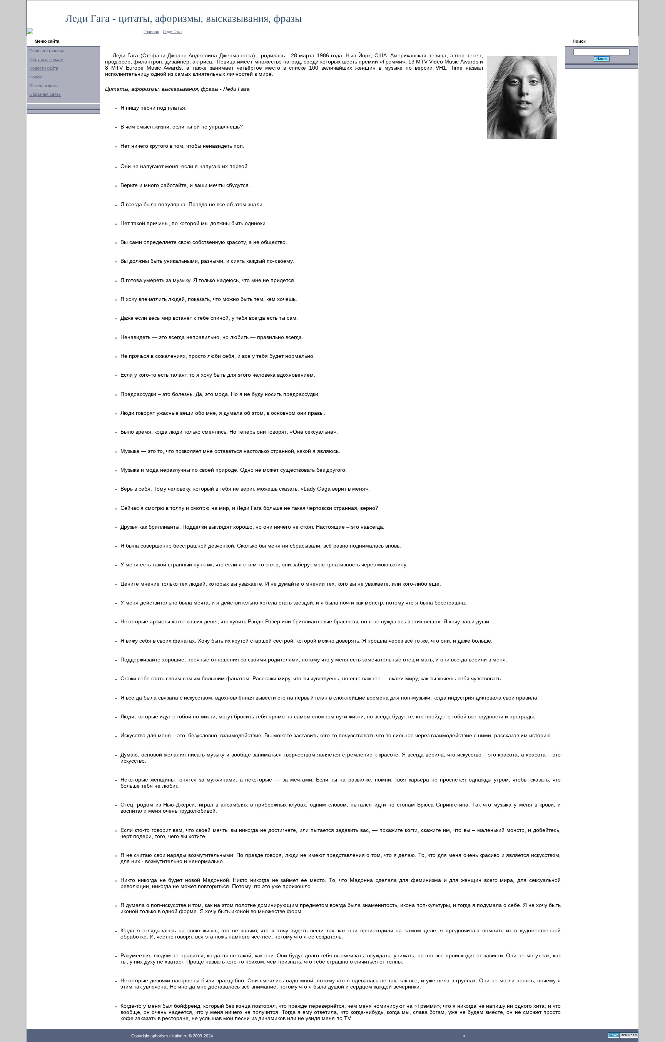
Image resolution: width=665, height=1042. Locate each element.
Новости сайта (43, 68)
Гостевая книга (43, 85)
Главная (151, 31)
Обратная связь (45, 94)
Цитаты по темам (46, 59)
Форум (35, 77)
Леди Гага (172, 31)
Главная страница (46, 50)
